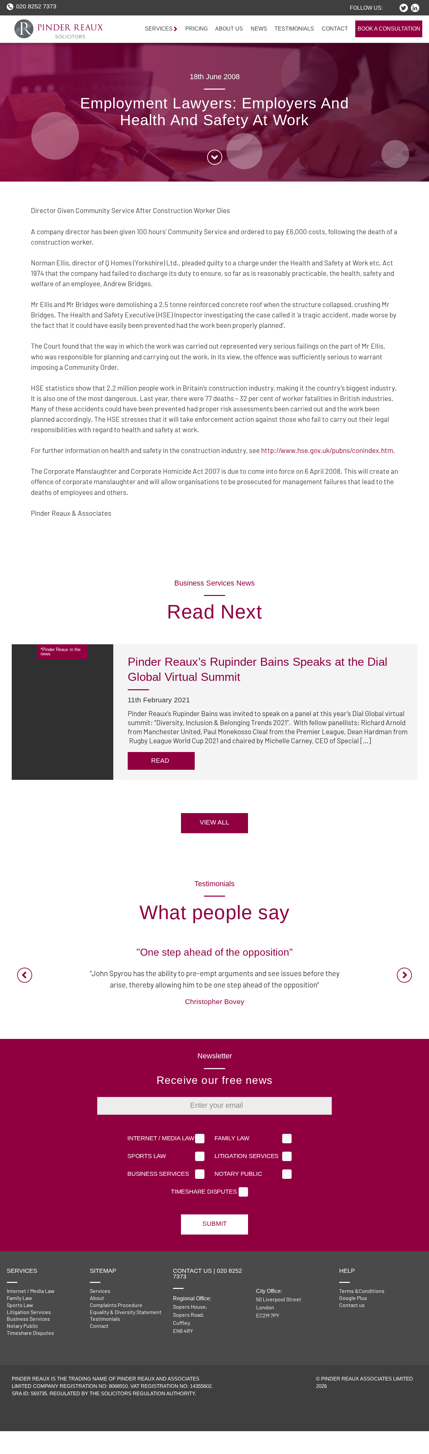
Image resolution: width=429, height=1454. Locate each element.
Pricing (196, 29)
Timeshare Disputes (204, 1192)
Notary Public (238, 1174)
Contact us (352, 1305)
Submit (214, 1223)
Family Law (231, 1139)
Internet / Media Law (160, 1139)
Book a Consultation (389, 29)
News (259, 29)
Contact (335, 29)
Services (100, 1291)
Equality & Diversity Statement (126, 1312)
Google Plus (353, 1298)
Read (185, 769)
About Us (229, 29)
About (97, 1298)
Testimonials (294, 29)
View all (214, 822)
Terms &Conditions (361, 1291)
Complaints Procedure (116, 1305)
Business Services (158, 1174)
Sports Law (146, 1156)
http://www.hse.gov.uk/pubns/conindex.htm (327, 450)
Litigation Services (246, 1156)
